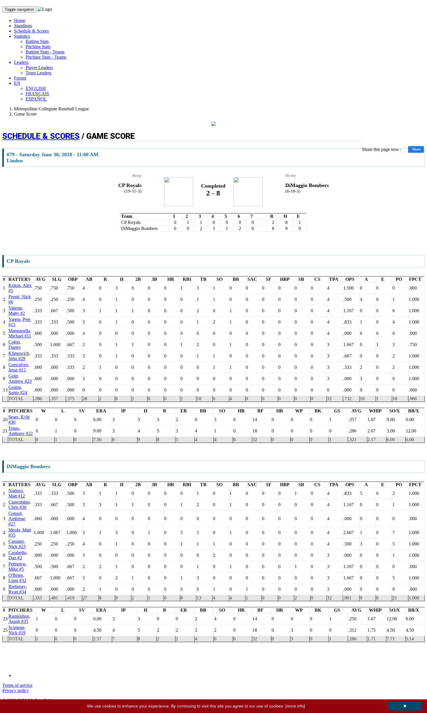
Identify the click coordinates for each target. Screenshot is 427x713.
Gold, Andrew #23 (20, 378)
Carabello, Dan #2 (17, 555)
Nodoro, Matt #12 (16, 493)
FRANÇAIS (37, 93)
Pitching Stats (38, 46)
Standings (23, 25)
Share (416, 149)
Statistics (22, 36)
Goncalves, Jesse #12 (18, 367)
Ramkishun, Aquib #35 (19, 619)
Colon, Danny (14, 345)
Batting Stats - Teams (45, 51)
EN (17, 83)
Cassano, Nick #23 (17, 544)
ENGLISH (36, 88)
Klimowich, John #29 (19, 356)
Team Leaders (38, 72)
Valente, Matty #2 (16, 311)
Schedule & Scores (31, 30)
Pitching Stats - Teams (46, 57)
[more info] (295, 706)
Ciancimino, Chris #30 (19, 505)
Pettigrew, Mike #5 (17, 566)
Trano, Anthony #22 (20, 431)
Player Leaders (39, 67)
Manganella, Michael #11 (19, 333)
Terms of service (17, 685)
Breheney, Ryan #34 (17, 589)
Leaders (21, 62)
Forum (20, 78)
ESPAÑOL (36, 98)
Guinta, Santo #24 (17, 390)
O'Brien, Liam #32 (17, 578)
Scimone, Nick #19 (17, 630)
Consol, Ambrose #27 (16, 518)
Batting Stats (37, 41)
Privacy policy (15, 690)
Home (19, 20)
